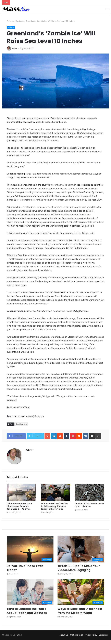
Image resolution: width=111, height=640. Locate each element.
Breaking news (21, 424)
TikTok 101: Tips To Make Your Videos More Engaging (79, 568)
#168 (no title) (76, 635)
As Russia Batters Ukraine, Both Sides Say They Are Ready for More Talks (54, 506)
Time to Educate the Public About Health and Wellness (27, 611)
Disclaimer (103, 635)
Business (20, 21)
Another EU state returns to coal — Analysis (89, 505)
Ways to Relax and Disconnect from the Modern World (80, 611)
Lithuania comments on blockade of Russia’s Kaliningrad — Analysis (19, 506)
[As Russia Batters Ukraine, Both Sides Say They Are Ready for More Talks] (55, 492)
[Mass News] (16, 9)
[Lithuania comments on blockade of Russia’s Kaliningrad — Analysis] (21, 492)
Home (11, 21)
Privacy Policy (91, 635)
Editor (14, 48)
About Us (64, 635)
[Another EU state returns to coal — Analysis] (89, 492)
